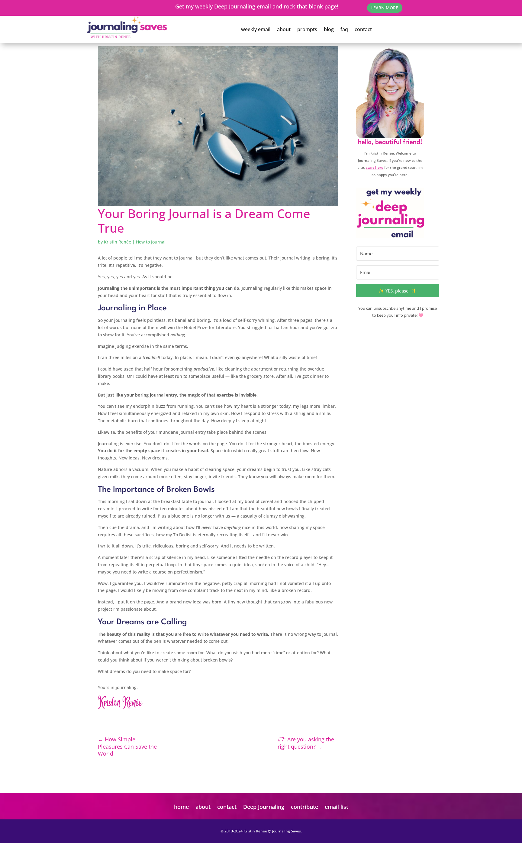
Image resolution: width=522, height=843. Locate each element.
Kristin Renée (117, 242)
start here (374, 167)
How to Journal (151, 242)
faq (344, 29)
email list (336, 806)
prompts (307, 29)
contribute (304, 806)
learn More (384, 8)
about (284, 29)
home (181, 806)
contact (363, 29)
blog (329, 29)
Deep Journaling (263, 806)
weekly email (255, 29)
